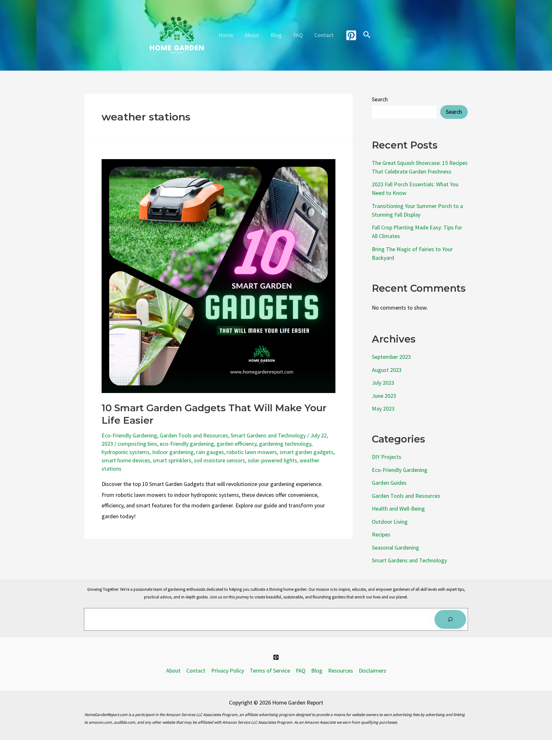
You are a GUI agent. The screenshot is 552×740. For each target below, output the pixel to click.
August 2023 (387, 370)
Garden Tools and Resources (194, 435)
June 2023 (384, 395)
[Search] (450, 619)
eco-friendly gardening (187, 443)
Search (380, 99)
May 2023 (383, 408)
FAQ (298, 35)
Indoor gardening (173, 452)
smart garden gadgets (307, 452)
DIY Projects (386, 456)
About (252, 35)
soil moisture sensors (219, 460)
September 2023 (391, 356)
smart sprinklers (172, 460)
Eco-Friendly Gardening (129, 435)
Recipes (381, 534)
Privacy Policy (227, 670)
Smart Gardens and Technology (268, 435)
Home (225, 35)
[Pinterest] (351, 35)
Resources (340, 670)
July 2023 (383, 382)
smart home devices (126, 460)
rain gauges (210, 452)
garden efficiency (237, 443)
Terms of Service (270, 670)
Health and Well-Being (398, 508)
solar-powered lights (272, 460)
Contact (324, 35)
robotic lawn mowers (251, 452)
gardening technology (285, 443)
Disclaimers (372, 670)
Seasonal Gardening (395, 547)
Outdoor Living (390, 521)
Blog (276, 35)
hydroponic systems (126, 452)
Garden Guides (389, 482)
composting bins (137, 443)
